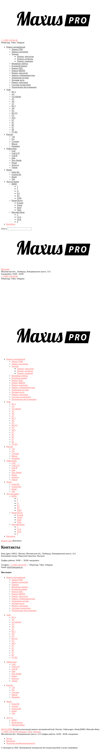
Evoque (20, 203)
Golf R (14, 156)
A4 (13, 94)
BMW (14, 184)
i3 (17, 191)
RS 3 (14, 92)
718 (13, 137)
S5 (13, 122)
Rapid (14, 177)
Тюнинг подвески (25, 59)
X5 (18, 196)
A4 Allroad (16, 96)
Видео (9, 738)
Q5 (13, 115)
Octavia (15, 706)
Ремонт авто (6, 541)
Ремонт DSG (17, 68)
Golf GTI (15, 153)
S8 (13, 130)
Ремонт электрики (20, 82)
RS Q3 (14, 113)
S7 (13, 127)
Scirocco (15, 165)
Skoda (9, 170)
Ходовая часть (18, 80)
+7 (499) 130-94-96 (9, 40)
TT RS (14, 132)
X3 (18, 193)
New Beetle (16, 160)
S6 (13, 125)
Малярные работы (20, 63)
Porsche (9, 134)
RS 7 (14, 106)
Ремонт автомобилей (15, 47)
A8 (13, 108)
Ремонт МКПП (18, 71)
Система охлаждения (21, 85)
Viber (29, 732)
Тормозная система (20, 78)
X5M (19, 198)
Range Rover (17, 200)
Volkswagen (11, 148)
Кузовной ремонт (19, 66)
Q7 (13, 120)
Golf (13, 151)
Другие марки (12, 181)
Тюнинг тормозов (25, 61)
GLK (19, 219)
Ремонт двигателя (20, 73)
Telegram (37, 732)
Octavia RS (16, 174)
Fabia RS (15, 172)
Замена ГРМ (17, 49)
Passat (14, 163)
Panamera (16, 146)
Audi (8, 89)
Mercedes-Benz (18, 212)
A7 (13, 104)
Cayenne (15, 141)
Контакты (10, 224)
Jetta (13, 158)
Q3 (13, 111)
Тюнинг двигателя (25, 56)
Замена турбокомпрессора (23, 75)
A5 (13, 99)
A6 (13, 101)
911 (13, 139)
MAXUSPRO (7, 729)
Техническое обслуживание (24, 87)
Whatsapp (22, 732)
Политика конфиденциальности (20, 743)
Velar (19, 210)
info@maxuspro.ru (15, 567)
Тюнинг (15, 54)
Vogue (19, 205)
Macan (14, 144)
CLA (19, 217)
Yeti (13, 179)
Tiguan (14, 167)
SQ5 (13, 118)
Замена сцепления (20, 52)
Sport (19, 207)
